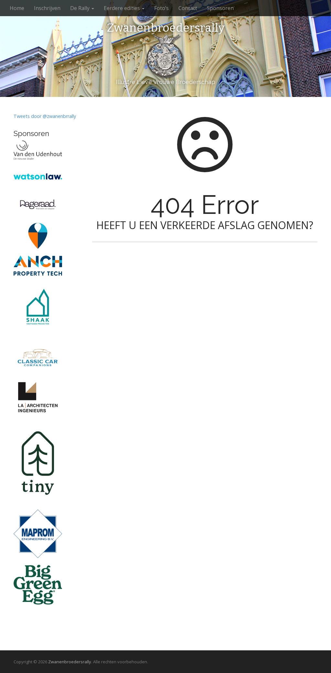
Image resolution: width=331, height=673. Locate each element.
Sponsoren (220, 8)
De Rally (80, 8)
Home (17, 8)
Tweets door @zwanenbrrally (45, 116)
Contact (187, 8)
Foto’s (161, 8)
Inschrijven (47, 8)
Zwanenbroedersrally (166, 28)
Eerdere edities (122, 8)
